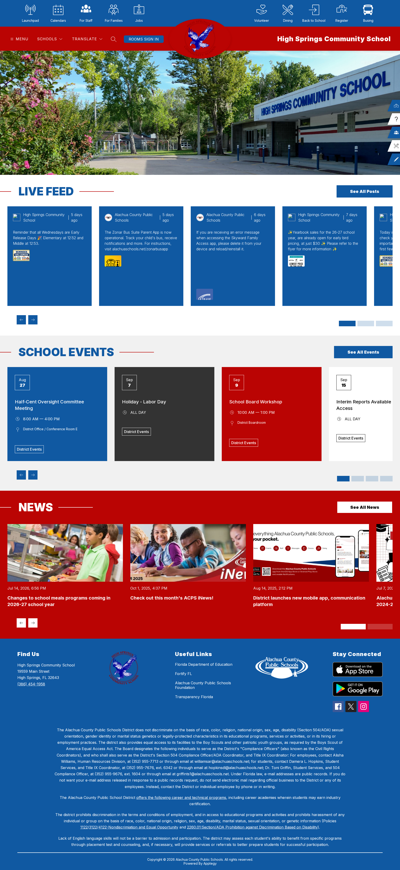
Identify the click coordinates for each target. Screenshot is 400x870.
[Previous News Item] (21, 623)
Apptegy (210, 863)
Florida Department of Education (203, 664)
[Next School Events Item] (33, 475)
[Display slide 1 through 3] (343, 478)
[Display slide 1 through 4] (347, 323)
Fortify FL (183, 673)
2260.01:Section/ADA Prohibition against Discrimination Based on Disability (252, 827)
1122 (84, 827)
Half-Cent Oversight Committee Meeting (49, 405)
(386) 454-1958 (31, 684)
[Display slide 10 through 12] (386, 478)
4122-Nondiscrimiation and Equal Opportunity (138, 827)
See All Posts (364, 191)
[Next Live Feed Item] (33, 319)
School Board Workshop (255, 402)
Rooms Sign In (144, 39)
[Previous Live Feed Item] (21, 319)
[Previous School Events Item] (21, 475)
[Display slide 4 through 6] (357, 478)
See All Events (363, 352)
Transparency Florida (194, 696)
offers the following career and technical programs (181, 797)
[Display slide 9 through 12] (384, 323)
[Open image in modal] (21, 255)
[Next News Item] (33, 623)
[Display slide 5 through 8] (365, 323)
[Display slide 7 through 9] (372, 478)
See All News (364, 507)
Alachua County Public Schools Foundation (203, 685)
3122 (93, 827)
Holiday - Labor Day (144, 402)
